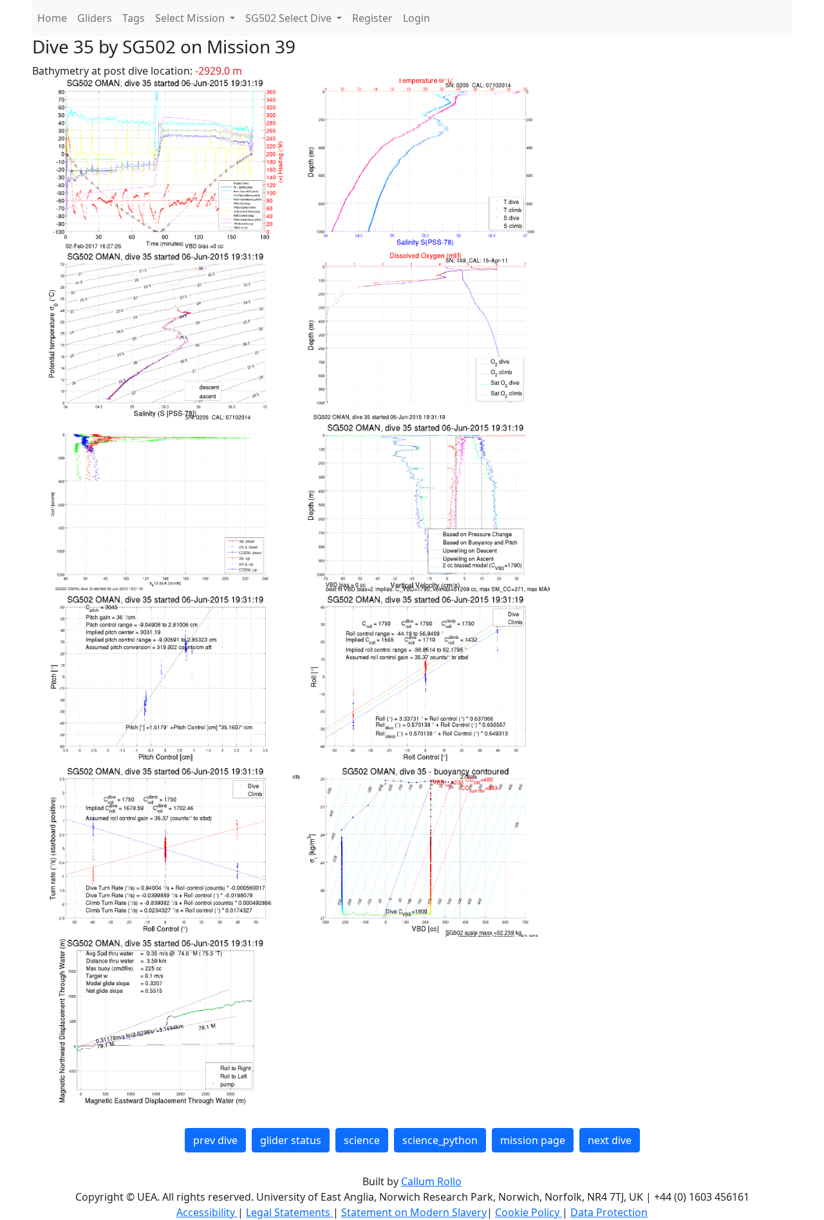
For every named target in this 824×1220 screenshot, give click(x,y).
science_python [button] (440, 1140)
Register (372, 18)
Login (416, 18)
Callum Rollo (431, 1181)
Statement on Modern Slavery (414, 1212)
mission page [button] (532, 1140)
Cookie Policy (528, 1212)
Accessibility (207, 1212)
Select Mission (191, 18)
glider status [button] (290, 1140)
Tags (133, 18)
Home (52, 18)
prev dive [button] (215, 1140)
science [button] (362, 1140)
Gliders (94, 18)
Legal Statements (289, 1212)
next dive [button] (610, 1140)
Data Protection (609, 1212)
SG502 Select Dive (289, 18)
